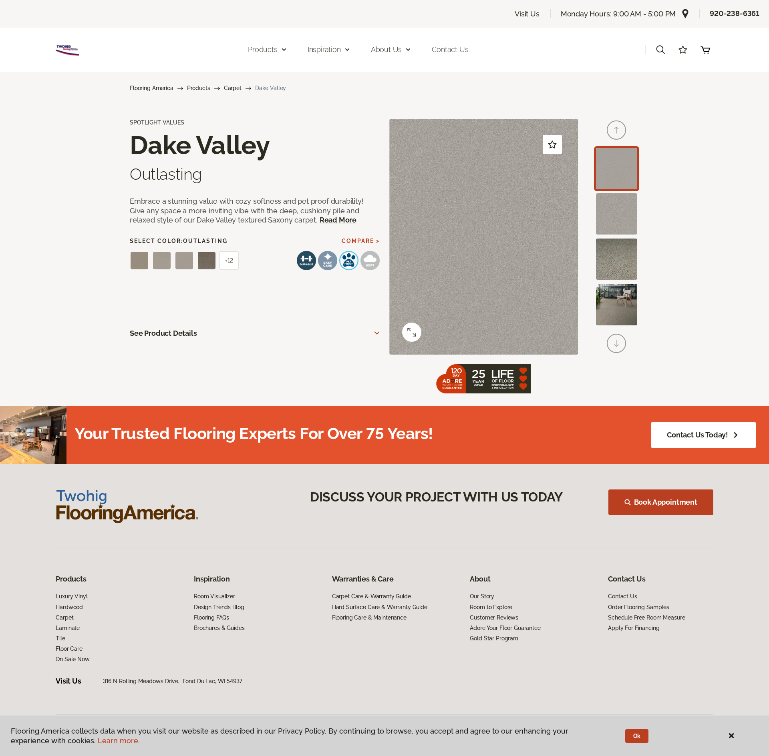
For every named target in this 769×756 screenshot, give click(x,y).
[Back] (616, 130)
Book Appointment (665, 502)
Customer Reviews (494, 617)
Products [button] (263, 49)
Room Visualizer (214, 596)
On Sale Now (72, 659)
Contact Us (450, 49)
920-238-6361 (734, 13)
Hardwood (69, 607)
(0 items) (705, 49)
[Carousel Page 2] (616, 214)
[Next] (616, 343)
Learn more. (119, 740)
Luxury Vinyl (71, 596)
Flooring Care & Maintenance (369, 617)
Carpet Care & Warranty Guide (371, 596)
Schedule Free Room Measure (646, 617)
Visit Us (527, 14)
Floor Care (69, 649)
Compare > (361, 241)
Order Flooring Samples (638, 607)
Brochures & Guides (219, 628)
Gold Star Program (494, 638)
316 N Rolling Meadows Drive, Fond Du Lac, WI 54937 (172, 681)
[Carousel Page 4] (616, 304)
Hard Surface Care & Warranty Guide (379, 607)
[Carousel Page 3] (616, 259)
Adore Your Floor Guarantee (505, 628)
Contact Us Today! (697, 435)
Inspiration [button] (324, 49)
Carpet (233, 88)
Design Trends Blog (219, 607)
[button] (660, 50)
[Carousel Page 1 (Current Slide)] (616, 168)
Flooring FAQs (211, 617)
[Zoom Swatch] (411, 332)
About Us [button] (386, 49)
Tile (60, 638)
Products (198, 88)
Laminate (68, 628)
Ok (637, 736)
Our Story (482, 596)
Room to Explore (491, 607)
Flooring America (151, 88)
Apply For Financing (633, 628)
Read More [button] (338, 220)
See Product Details (163, 333)
